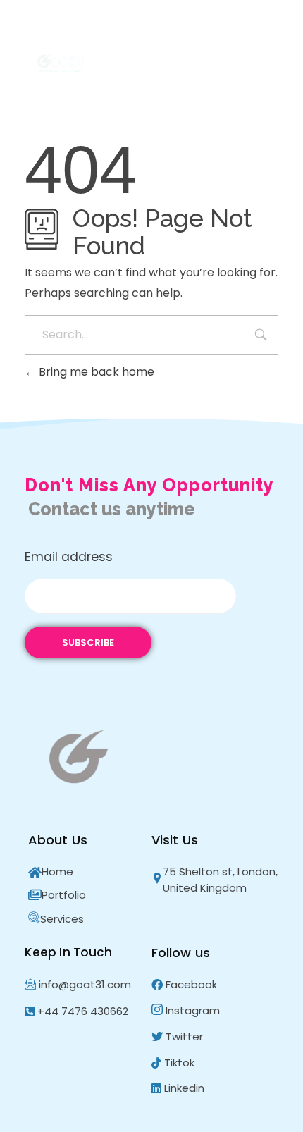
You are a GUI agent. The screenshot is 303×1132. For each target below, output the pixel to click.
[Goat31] (63, 63)
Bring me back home (95, 372)
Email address (69, 556)
